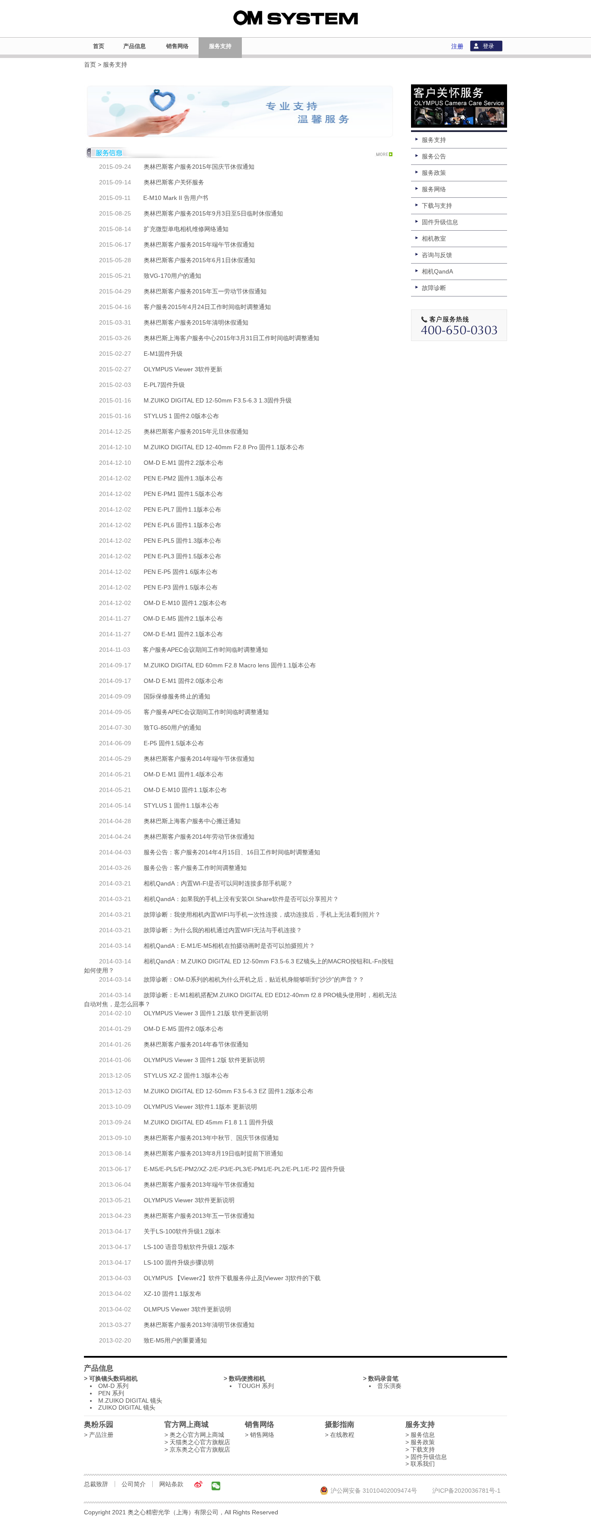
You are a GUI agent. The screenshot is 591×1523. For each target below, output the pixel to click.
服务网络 (434, 189)
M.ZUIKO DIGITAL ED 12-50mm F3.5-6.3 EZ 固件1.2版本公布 (228, 1091)
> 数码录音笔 (380, 1378)
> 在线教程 (339, 1434)
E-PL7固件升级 (164, 384)
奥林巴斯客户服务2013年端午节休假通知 (199, 1184)
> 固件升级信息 (426, 1456)
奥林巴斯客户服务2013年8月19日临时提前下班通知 (213, 1153)
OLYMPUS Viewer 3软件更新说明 (189, 1200)
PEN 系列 (111, 1393)
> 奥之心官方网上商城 (194, 1434)
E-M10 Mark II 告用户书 (175, 197)
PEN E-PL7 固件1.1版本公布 (182, 509)
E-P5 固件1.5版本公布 (174, 743)
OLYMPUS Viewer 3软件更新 (183, 369)
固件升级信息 (440, 222)
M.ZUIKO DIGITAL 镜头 (130, 1400)
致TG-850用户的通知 (172, 727)
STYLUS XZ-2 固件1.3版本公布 (186, 1075)
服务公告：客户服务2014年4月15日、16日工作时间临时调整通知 (232, 852)
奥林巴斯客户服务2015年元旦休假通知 (196, 431)
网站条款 (171, 1484)
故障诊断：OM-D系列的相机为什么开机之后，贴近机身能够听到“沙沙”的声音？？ (254, 979)
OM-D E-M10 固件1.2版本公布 (185, 602)
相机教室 (434, 238)
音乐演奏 (389, 1385)
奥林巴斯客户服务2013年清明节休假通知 (199, 1324)
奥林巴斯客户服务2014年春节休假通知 (196, 1044)
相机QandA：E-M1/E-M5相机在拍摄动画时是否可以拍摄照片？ (229, 945)
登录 (488, 46)
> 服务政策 (420, 1442)
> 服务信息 (420, 1434)
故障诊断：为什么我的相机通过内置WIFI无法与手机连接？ (223, 930)
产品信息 (134, 46)
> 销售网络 (259, 1434)
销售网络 (177, 46)
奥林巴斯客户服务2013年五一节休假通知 (199, 1215)
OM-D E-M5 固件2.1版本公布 (183, 618)
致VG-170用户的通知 (172, 275)
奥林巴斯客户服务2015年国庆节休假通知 (199, 166)
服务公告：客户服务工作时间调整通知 (195, 867)
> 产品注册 (98, 1434)
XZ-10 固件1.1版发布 (172, 1293)
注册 (457, 46)
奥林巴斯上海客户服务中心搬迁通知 (192, 821)
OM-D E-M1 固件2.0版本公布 (183, 680)
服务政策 (434, 172)
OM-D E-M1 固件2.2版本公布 (183, 462)
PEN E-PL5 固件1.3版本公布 (182, 540)
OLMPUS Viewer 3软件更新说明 (187, 1309)
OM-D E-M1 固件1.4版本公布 (183, 774)
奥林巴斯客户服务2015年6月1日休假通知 (199, 260)
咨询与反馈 (437, 254)
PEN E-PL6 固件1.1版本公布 (182, 525)
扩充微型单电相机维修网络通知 (186, 228)
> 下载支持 (420, 1449)
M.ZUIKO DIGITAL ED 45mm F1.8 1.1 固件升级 (208, 1122)
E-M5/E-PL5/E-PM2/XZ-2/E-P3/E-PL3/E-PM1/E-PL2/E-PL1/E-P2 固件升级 (244, 1169)
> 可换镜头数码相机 (111, 1378)
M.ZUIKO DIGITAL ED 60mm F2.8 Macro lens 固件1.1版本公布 (230, 665)
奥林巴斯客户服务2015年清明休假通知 (196, 322)
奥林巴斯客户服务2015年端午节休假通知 (199, 244)
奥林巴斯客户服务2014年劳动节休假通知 (199, 836)
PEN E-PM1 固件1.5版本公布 (183, 493)
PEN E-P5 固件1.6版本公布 (181, 571)
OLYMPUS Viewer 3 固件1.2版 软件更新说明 (204, 1059)
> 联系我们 (420, 1463)
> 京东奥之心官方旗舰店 (197, 1449)
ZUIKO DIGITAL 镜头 (126, 1407)
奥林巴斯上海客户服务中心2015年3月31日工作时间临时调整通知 (231, 338)
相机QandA (437, 271)
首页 (98, 46)
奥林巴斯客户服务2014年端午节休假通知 (199, 758)
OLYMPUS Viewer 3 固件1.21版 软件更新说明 (206, 1013)
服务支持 (220, 46)
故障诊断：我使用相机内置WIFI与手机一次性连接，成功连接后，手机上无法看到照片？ (262, 914)
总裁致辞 (96, 1484)
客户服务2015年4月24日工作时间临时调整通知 (207, 306)
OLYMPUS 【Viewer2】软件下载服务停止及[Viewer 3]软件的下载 (232, 1278)
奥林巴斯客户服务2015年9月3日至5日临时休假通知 (213, 213)
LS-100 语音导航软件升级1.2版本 (189, 1246)
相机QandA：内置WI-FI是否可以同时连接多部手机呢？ (218, 883)
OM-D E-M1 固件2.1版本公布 (183, 634)
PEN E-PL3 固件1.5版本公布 (182, 556)
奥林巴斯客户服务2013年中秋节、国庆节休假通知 (211, 1137)
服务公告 (434, 156)
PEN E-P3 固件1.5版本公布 (181, 587)
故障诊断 (434, 287)
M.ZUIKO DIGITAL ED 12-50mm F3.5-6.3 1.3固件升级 (218, 400)
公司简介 (134, 1484)
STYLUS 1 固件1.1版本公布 (181, 805)
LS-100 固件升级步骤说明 (179, 1262)
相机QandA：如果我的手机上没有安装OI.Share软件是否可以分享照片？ (241, 898)
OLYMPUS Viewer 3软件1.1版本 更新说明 (200, 1106)
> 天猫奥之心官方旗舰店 (197, 1442)
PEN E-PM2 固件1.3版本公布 (183, 478)
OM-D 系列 (113, 1385)
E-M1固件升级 (163, 353)
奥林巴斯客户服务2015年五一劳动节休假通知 (205, 291)
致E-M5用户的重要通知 (175, 1340)
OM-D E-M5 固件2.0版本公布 (183, 1028)
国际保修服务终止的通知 (177, 696)
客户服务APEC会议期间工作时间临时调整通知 (205, 649)
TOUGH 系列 (256, 1385)
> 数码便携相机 (244, 1378)
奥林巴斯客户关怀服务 (174, 182)
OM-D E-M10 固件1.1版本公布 (185, 789)
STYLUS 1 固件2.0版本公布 (181, 415)
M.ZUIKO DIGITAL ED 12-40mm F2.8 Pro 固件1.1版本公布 (224, 447)
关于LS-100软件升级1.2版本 (182, 1231)
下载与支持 (437, 205)
